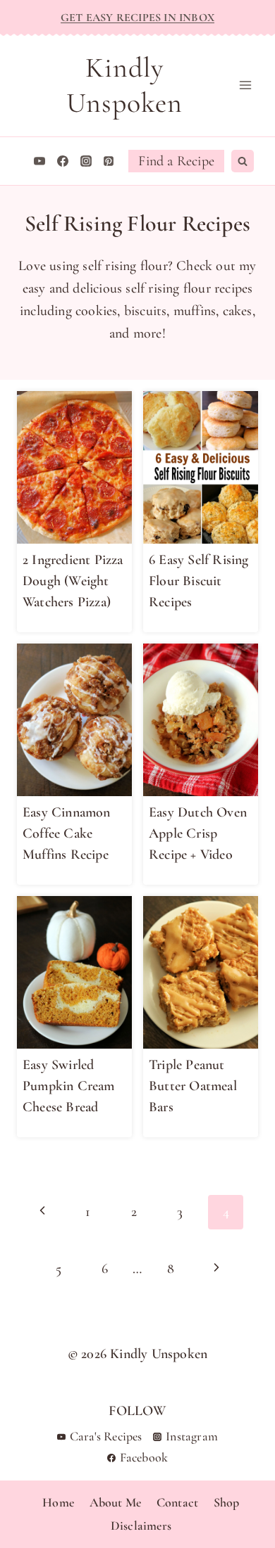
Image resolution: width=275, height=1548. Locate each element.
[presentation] (74, 467)
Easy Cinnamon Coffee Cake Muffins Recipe (67, 833)
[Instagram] (86, 161)
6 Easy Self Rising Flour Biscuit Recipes (199, 580)
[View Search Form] (242, 161)
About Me (112, 1502)
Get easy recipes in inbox (137, 18)
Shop (223, 1502)
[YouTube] (39, 161)
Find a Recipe (176, 161)
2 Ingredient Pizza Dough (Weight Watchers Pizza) (73, 580)
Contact (174, 1502)
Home (55, 1502)
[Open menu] (245, 85)
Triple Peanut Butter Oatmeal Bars (193, 1085)
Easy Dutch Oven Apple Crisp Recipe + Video (198, 833)
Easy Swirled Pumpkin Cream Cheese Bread (69, 1085)
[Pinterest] (108, 161)
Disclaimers (137, 1525)
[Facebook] (62, 161)
